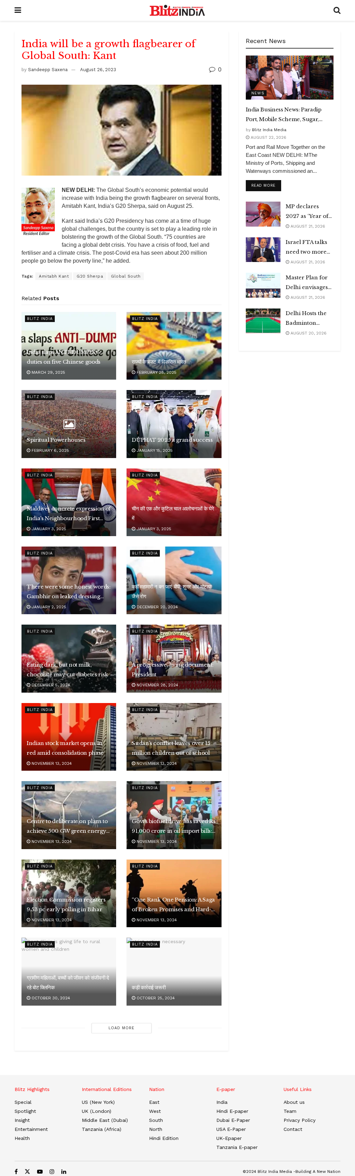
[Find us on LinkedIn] (63, 1172)
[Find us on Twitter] (27, 1172)
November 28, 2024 (156, 685)
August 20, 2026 (308, 333)
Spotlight (25, 1111)
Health (22, 1138)
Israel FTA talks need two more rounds (306, 248)
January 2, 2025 (48, 606)
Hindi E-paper (232, 1111)
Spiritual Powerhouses (56, 440)
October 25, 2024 (155, 998)
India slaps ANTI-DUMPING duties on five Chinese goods (64, 357)
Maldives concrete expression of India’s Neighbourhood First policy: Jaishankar (69, 514)
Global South (125, 276)
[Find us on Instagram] (52, 1172)
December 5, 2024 (50, 685)
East (154, 1102)
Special (23, 1102)
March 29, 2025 (47, 372)
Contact (293, 1129)
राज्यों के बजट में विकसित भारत (159, 361)
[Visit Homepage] (177, 10)
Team (290, 1111)
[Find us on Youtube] (40, 1172)
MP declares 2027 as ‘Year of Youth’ (307, 212)
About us (294, 1102)
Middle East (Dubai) (105, 1120)
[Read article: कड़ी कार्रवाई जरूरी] (174, 971)
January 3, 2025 (48, 528)
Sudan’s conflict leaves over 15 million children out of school (171, 748)
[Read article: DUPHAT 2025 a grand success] (174, 424)
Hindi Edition (164, 1138)
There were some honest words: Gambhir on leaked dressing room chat (69, 592)
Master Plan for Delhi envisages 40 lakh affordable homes (309, 283)
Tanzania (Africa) (101, 1129)
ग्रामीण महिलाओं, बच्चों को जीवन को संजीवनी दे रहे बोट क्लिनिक (68, 982)
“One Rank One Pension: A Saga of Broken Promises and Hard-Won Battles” (173, 905)
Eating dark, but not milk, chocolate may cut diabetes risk (67, 669)
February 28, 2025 (155, 372)
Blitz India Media (269, 129)
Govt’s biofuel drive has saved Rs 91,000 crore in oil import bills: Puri (173, 827)
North (155, 1129)
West (155, 1111)
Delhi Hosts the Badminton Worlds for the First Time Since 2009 (308, 319)
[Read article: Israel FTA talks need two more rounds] (263, 249)
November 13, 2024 (51, 763)
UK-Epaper (229, 1138)
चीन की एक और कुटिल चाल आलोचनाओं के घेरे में (173, 513)
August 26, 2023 (98, 69)
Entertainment (31, 1129)
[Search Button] (337, 10)
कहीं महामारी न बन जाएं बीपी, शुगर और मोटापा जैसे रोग (171, 591)
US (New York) (98, 1102)
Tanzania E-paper (237, 1147)
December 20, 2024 (156, 606)
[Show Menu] (18, 10)
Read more (266, 185)
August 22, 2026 (267, 137)
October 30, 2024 (50, 998)
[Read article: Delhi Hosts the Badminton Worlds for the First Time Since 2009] (263, 320)
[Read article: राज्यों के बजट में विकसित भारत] (174, 346)
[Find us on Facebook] (16, 1172)
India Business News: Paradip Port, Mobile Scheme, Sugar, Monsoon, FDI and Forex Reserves (283, 115)
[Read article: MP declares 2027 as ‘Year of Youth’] (263, 214)
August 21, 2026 (307, 226)
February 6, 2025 (49, 450)
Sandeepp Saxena (48, 69)
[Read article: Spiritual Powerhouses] (68, 424)
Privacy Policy (299, 1120)
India (221, 1102)
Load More (122, 1028)
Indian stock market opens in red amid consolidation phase (65, 748)
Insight (22, 1120)
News (258, 93)
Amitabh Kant (54, 276)
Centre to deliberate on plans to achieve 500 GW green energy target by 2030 (67, 827)
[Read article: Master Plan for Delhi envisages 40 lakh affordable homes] (263, 285)
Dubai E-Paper (233, 1120)
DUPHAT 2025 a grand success (172, 440)
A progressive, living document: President (172, 669)
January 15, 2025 (154, 450)
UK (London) (96, 1111)
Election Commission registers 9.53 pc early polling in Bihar (66, 904)
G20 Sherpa (90, 276)
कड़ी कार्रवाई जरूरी (148, 987)
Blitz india (40, 318)
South (156, 1120)
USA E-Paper (231, 1129)
